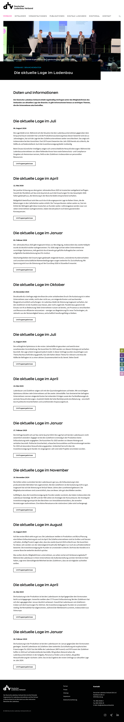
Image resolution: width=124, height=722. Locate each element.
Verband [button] (7, 16)
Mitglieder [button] (20, 16)
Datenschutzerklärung (70, 700)
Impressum (66, 696)
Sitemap (65, 693)
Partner (65, 686)
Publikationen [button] (57, 16)
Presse (65, 690)
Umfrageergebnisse (24, 163)
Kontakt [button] (107, 16)
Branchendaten (33, 67)
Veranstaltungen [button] (38, 16)
